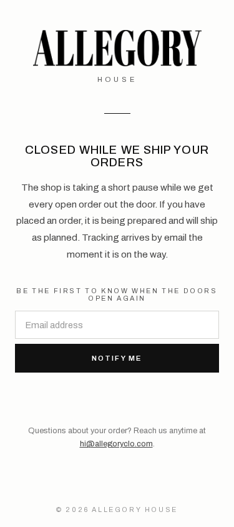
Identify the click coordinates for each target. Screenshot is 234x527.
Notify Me (117, 358)
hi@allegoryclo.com (116, 443)
